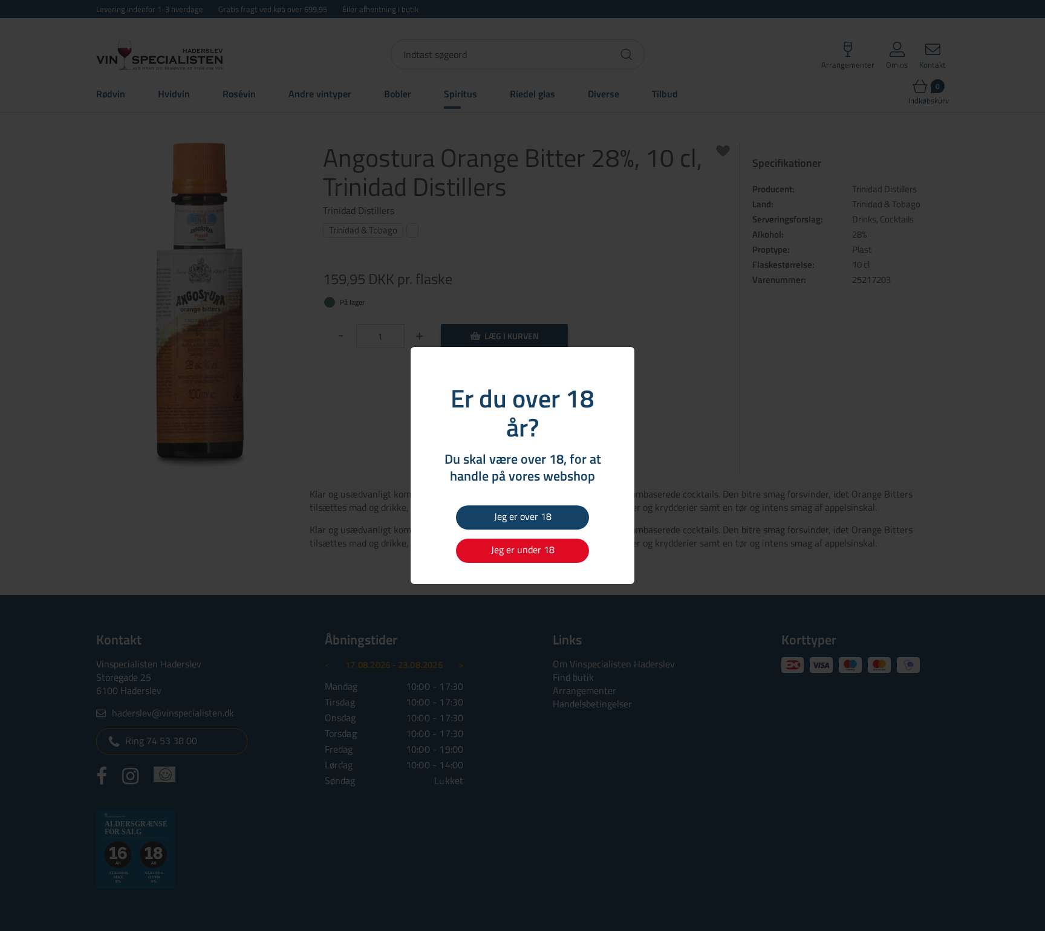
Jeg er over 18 (523, 516)
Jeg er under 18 (523, 549)
